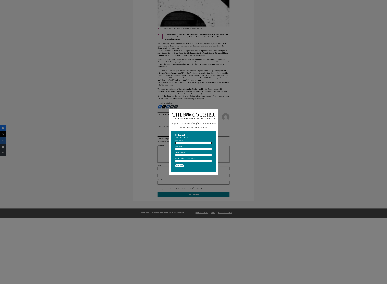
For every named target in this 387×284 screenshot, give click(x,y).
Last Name (179, 146)
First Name (179, 140)
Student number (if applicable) (185, 158)
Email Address (180, 152)
